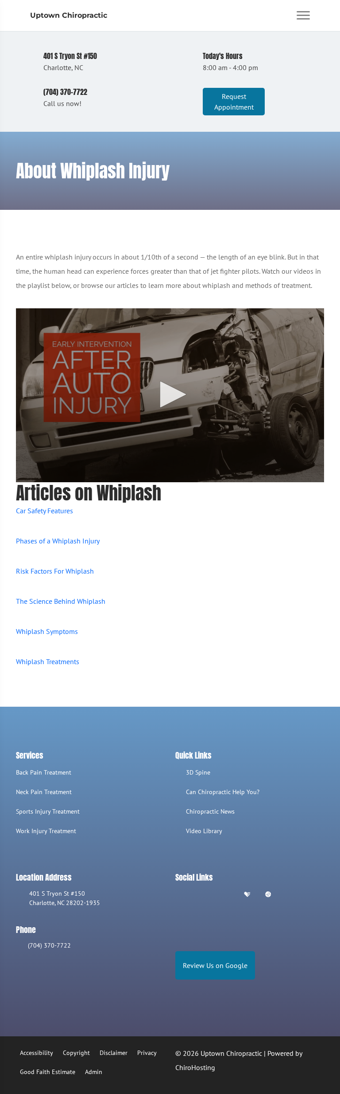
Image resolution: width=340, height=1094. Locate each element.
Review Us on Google (215, 965)
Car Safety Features (44, 510)
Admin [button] (93, 1072)
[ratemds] (268, 895)
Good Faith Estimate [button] (47, 1072)
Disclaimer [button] (114, 1053)
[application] (170, 395)
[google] (179, 895)
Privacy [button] (147, 1053)
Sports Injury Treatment (48, 811)
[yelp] (225, 895)
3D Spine (198, 772)
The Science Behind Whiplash (60, 601)
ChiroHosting (195, 1067)
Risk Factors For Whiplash (55, 571)
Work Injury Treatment (46, 831)
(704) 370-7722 (49, 945)
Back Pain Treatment (43, 772)
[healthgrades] (247, 895)
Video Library (204, 831)
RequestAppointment (234, 101)
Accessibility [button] (36, 1053)
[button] (170, 394)
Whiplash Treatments (47, 661)
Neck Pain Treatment (44, 792)
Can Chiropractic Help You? (222, 792)
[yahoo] (290, 895)
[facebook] (202, 895)
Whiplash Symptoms (47, 631)
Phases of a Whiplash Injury (58, 540)
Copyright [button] (76, 1053)
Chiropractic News (210, 811)
